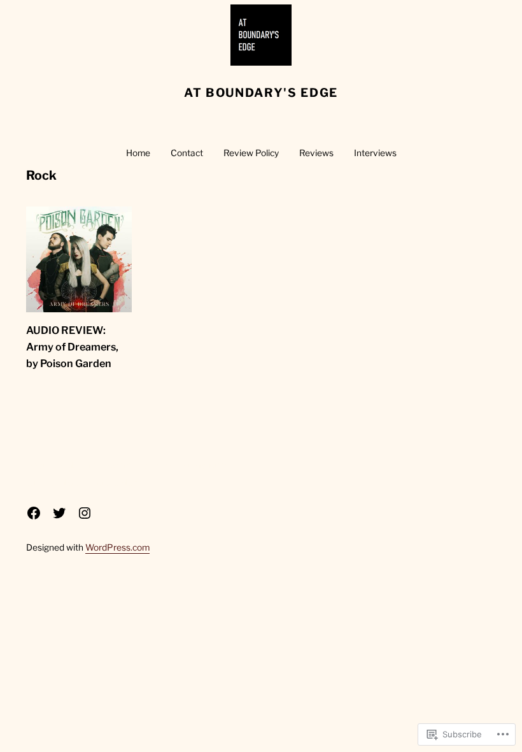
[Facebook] (33, 513)
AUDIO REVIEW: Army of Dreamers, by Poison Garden (72, 347)
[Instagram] (84, 513)
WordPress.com (117, 547)
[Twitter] (59, 513)
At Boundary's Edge (261, 92)
